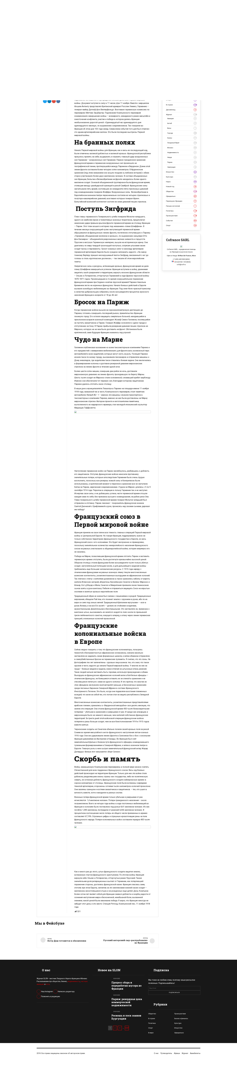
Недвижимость (181, 152)
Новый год (181, 186)
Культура (181, 177)
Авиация (181, 118)
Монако (181, 148)
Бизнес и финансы (181, 1018)
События (181, 221)
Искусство (181, 172)
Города (181, 133)
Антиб (181, 123)
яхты (48, 984)
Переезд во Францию (181, 201)
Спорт (181, 225)
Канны (181, 138)
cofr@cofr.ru (181, 264)
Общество (181, 191)
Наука (181, 182)
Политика (181, 211)
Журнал (181, 114)
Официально (181, 196)
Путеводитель (166, 1053)
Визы (181, 128)
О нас (156, 1053)
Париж (181, 162)
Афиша (177, 1053)
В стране (181, 105)
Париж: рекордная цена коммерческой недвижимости (126, 1002)
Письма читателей (181, 206)
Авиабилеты (195, 1053)
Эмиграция (181, 167)
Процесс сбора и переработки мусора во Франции (126, 985)
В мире (150, 1033)
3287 (127, 1028)
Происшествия (181, 216)
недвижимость (74, 981)
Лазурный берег (181, 143)
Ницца (181, 157)
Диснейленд (181, 110)
